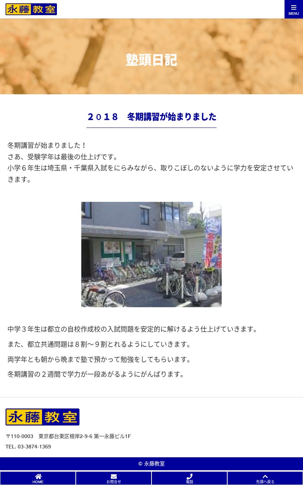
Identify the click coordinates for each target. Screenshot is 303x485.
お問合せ (113, 481)
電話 (189, 481)
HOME (38, 481)
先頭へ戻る (265, 481)
